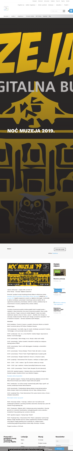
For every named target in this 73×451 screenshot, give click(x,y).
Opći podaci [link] (46, 1)
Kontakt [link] (67, 1)
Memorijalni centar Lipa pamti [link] (31, 296)
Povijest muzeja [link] (42, 443)
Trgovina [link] (63, 1)
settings (50, 449)
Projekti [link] (66, 5)
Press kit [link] (58, 1)
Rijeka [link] (22, 440)
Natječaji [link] (52, 1)
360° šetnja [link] (38, 16)
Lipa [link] (22, 443)
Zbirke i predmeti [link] (42, 5)
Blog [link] (50, 16)
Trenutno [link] (57, 271)
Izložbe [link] (13, 16)
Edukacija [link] (50, 5)
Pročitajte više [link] (57, 281)
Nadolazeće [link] (58, 290)
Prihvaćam (59, 448)
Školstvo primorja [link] (59, 279)
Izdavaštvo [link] (58, 5)
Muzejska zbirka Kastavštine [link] (14, 296)
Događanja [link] (20, 16)
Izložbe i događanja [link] (30, 5)
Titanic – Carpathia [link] (60, 292)
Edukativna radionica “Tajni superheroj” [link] (58, 309)
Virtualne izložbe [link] (30, 16)
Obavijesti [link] (35, 1)
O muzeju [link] (40, 440)
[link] (71, 11)
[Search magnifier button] (64, 11)
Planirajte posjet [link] (59, 249)
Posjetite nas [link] (21, 5)
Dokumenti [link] (40, 1)
